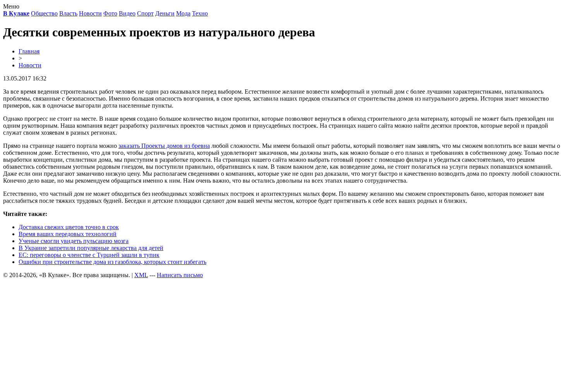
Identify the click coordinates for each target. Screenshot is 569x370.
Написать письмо (180, 275)
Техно (200, 13)
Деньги (165, 13)
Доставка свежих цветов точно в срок (69, 227)
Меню (11, 6)
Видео (127, 13)
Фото (110, 13)
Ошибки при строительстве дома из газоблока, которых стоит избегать (112, 262)
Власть (68, 13)
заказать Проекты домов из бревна (164, 145)
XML (141, 275)
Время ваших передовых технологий (68, 234)
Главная (29, 51)
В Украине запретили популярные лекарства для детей (91, 248)
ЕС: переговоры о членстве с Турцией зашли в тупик (89, 255)
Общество (44, 13)
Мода (183, 13)
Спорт (145, 13)
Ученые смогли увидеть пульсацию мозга (74, 241)
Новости (90, 13)
